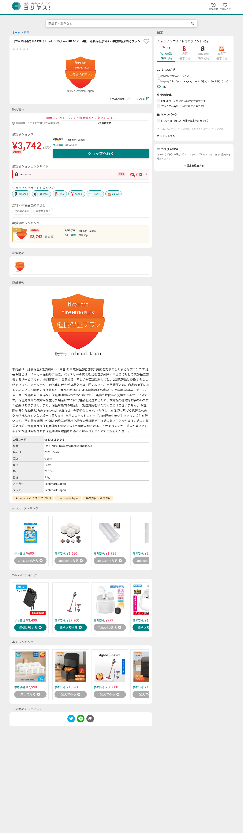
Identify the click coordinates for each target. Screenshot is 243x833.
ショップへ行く (101, 153)
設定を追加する (195, 165)
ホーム (16, 32)
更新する (106, 123)
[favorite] (146, 41)
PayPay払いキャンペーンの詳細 (174, 129)
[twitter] (71, 719)
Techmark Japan (75, 139)
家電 (26, 32)
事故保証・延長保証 (98, 498)
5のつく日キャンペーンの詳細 (209, 129)
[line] (80, 719)
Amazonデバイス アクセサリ (33, 498)
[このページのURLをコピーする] (90, 718)
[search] (193, 23)
